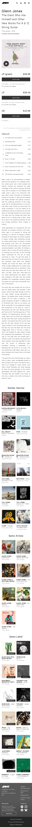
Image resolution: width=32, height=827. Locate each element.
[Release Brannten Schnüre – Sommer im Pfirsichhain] (9, 446)
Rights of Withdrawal (16, 824)
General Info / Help (25, 791)
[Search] (16, 3)
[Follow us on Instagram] (26, 806)
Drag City (4, 411)
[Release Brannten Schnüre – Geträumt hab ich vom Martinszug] (23, 446)
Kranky (18, 411)
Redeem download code (25, 787)
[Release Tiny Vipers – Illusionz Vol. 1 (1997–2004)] (23, 493)
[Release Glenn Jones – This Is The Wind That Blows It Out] (23, 570)
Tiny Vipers (5, 505)
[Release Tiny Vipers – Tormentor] (9, 493)
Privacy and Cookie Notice (16, 822)
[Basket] (25, 3)
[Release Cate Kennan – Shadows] (23, 399)
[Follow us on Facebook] (22, 810)
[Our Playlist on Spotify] (22, 806)
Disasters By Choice (22, 480)
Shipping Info (24, 795)
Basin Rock (5, 482)
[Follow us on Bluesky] (26, 810)
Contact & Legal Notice (25, 798)
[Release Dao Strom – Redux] (23, 470)
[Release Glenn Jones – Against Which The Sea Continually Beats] (23, 547)
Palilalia (4, 435)
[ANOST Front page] (6, 3)
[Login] (21, 3)
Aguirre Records (6, 458)
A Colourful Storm (21, 529)
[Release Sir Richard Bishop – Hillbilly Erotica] (9, 399)
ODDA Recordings (21, 433)
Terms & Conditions (16, 819)
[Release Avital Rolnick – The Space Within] (23, 517)
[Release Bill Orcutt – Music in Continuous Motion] (9, 423)
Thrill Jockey (6, 559)
